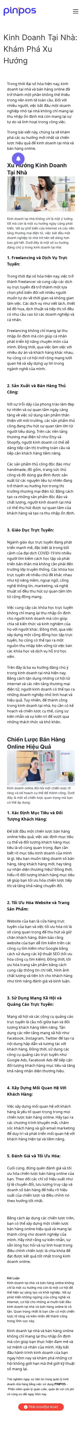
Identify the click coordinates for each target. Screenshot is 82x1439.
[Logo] (20, 11)
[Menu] (75, 11)
